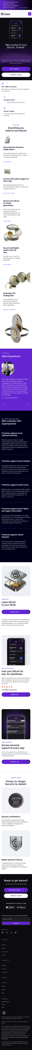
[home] (5, 14)
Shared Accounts (6, 1001)
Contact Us (14, 762)
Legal (3, 1007)
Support (4, 989)
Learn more (7, 221)
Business (4, 965)
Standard (4, 945)
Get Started (7, 161)
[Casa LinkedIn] (3, 932)
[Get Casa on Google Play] (21, 908)
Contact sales (16, 75)
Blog (3, 993)
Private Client (5, 951)
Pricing (3, 955)
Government (5, 972)
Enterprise (4, 969)
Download (14, 694)
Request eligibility (9, 309)
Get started (14, 69)
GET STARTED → (24, 7)
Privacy (3, 1004)
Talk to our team (9, 193)
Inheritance (4, 999)
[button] (29, 13)
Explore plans (14, 890)
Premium (4, 948)
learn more (7, 264)
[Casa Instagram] (7, 932)
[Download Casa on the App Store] (10, 908)
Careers (3, 986)
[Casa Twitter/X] (11, 932)
